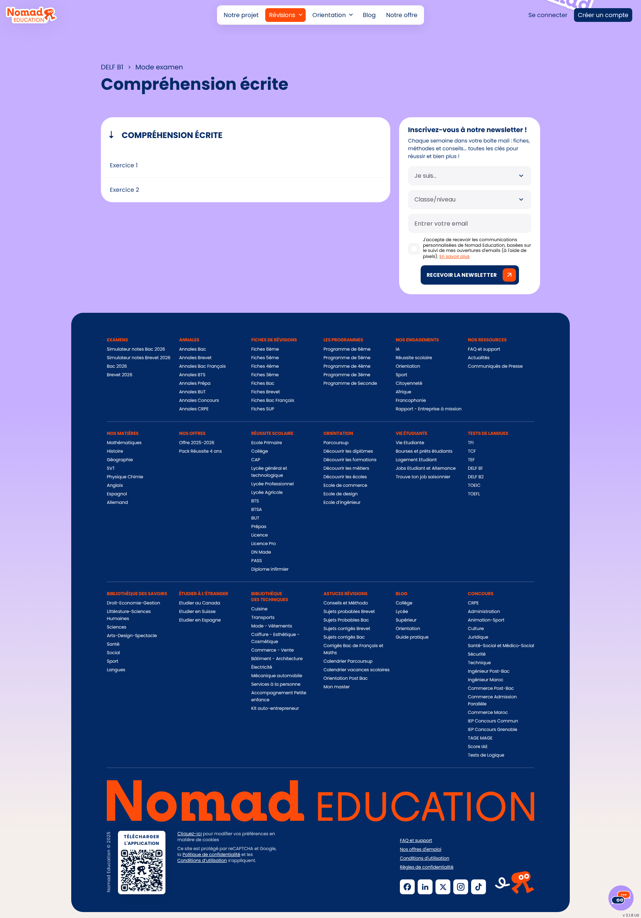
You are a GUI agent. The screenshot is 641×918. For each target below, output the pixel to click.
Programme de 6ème (347, 349)
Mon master (336, 687)
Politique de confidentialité (211, 855)
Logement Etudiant (416, 460)
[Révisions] (285, 15)
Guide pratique (412, 637)
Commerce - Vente (272, 650)
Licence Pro (263, 544)
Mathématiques (124, 443)
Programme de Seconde (350, 383)
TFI (470, 443)
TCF (472, 451)
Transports (263, 617)
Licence (259, 535)
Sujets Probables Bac (346, 620)
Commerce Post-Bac (491, 688)
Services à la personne (275, 684)
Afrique (403, 392)
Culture (476, 629)
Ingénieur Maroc (485, 680)
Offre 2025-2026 (196, 443)
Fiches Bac (262, 383)
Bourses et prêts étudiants (424, 451)
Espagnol (117, 494)
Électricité (261, 667)
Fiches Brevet (265, 392)
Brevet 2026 (119, 375)
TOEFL (474, 494)
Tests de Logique (486, 755)
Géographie (120, 460)
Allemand (117, 502)
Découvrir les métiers (346, 468)
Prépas (258, 527)
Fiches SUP (262, 409)
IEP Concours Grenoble (492, 730)
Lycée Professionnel (272, 484)
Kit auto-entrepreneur (275, 708)
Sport (401, 375)
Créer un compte (603, 15)
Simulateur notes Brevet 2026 (139, 358)
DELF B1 (475, 468)
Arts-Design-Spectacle (132, 636)
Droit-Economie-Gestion (133, 603)
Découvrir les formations (350, 460)
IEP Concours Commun (493, 721)
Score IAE (477, 747)
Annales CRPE (194, 409)
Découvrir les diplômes (348, 451)
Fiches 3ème (265, 375)
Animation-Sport (486, 620)
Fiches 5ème (265, 358)
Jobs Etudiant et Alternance (426, 468)
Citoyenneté (409, 383)
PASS (256, 561)
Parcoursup (336, 443)
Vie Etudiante (410, 443)
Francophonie (411, 400)
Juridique (478, 637)
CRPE (473, 603)
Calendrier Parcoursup (347, 661)
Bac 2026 (117, 366)
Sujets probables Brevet (349, 612)
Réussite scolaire (414, 358)
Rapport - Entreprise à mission (429, 409)
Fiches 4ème (265, 366)
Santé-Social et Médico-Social (501, 646)
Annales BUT (192, 392)
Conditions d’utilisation (202, 861)
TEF (471, 460)
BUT (255, 518)
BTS (255, 501)
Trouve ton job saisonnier (423, 477)
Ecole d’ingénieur (342, 502)
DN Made (261, 552)
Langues (116, 670)
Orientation (408, 366)
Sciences (116, 627)
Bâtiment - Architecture (276, 659)
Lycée (402, 612)
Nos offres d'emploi (420, 850)
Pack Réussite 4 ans (200, 451)
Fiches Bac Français (272, 400)
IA (398, 349)
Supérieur (406, 620)
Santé (113, 644)
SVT (111, 468)
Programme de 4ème (347, 366)
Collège (259, 451)
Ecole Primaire (266, 443)
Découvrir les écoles (345, 477)
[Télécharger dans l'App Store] (203, 886)
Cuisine (259, 609)
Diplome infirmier (269, 569)
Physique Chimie (125, 477)
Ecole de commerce (345, 485)
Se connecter (547, 15)
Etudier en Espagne (200, 620)
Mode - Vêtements (271, 626)
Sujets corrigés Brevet (346, 629)
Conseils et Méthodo (345, 603)
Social (113, 653)
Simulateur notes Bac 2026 (136, 349)
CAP (255, 460)
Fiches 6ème (265, 349)
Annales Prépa (195, 383)
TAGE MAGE (480, 738)
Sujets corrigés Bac (344, 637)
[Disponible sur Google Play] (260, 886)
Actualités (478, 358)
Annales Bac (192, 349)
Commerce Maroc (488, 712)
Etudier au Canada (199, 603)
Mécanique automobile (276, 676)
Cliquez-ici (189, 834)
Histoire (115, 451)
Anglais (115, 485)
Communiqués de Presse (495, 366)
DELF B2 (476, 477)
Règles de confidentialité (426, 868)
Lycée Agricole (267, 492)
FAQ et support (484, 349)
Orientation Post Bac (345, 678)
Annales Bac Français (202, 366)
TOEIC (474, 485)
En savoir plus (455, 256)
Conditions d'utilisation (424, 859)
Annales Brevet (195, 358)
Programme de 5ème (347, 358)
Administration (484, 612)
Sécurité (477, 654)
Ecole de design (340, 494)
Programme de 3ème (346, 375)
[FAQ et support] (621, 898)
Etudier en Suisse (197, 612)
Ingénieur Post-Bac (488, 671)
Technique (479, 663)
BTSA (256, 509)
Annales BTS (192, 375)
